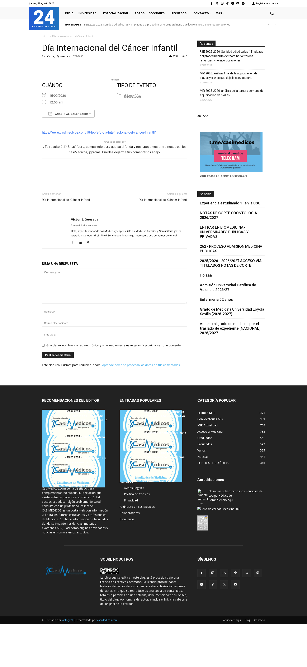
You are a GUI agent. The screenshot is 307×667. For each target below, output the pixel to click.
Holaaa (206, 275)
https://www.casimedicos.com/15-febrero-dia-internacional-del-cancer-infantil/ (99, 132)
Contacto (259, 620)
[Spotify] (243, 3)
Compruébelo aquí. (221, 500)
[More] (113, 65)
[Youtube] (238, 3)
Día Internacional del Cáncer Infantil (66, 200)
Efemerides (132, 95)
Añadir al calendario (71, 113)
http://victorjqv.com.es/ (84, 225)
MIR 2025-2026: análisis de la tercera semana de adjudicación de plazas (232, 93)
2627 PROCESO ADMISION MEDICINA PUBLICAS (231, 248)
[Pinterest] (65, 65)
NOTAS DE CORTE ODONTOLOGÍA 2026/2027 (228, 215)
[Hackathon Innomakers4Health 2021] (151, 446)
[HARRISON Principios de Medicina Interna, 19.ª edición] (151, 466)
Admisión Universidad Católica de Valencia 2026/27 (228, 287)
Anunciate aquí (232, 620)
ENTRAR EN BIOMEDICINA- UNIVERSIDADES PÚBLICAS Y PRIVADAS (224, 232)
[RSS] (246, 573)
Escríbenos (127, 519)
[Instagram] (222, 3)
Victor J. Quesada (57, 56)
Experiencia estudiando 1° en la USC (230, 203)
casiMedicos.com (107, 620)
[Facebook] (211, 3)
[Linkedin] (84, 65)
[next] (275, 24)
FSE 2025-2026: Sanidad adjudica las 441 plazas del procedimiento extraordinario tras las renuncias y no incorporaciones (157, 24)
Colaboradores (130, 513)
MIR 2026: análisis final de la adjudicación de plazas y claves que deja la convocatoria (229, 75)
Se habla (205, 194)
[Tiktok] (227, 3)
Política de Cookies (137, 494)
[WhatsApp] (75, 65)
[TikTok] (213, 584)
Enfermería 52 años (216, 299)
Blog (247, 620)
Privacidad (131, 500)
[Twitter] (216, 3)
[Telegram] (232, 3)
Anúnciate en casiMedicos (137, 507)
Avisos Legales (134, 488)
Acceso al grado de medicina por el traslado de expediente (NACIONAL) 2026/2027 (230, 328)
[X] (56, 65)
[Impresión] (104, 65)
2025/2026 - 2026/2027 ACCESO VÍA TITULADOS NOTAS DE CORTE (231, 263)
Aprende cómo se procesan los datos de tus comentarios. (141, 365)
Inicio (45, 36)
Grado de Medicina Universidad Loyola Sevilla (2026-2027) (232, 311)
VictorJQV (68, 620)
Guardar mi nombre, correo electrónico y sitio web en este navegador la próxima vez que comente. (113, 345)
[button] (272, 13)
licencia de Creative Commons (120, 582)
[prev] (268, 24)
